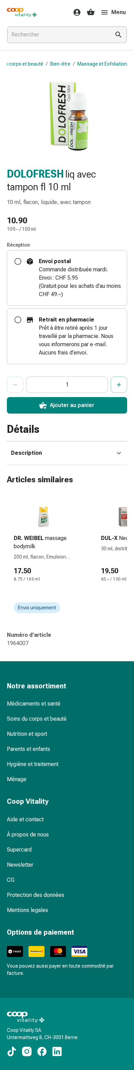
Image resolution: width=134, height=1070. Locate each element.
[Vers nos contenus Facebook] (42, 1051)
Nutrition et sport (27, 734)
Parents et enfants (28, 749)
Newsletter (20, 864)
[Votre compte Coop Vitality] (75, 12)
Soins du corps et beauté (37, 719)
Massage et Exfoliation (102, 64)
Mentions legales (27, 910)
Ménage (16, 779)
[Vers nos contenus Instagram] (27, 1051)
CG (10, 880)
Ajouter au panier (72, 405)
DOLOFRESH (35, 174)
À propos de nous (28, 834)
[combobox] (57, 34)
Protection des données (35, 895)
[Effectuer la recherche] (118, 34)
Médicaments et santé (33, 703)
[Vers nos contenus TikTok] (11, 1051)
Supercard (19, 849)
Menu (118, 12)
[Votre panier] (91, 12)
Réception (18, 245)
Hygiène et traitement (32, 764)
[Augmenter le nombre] (119, 384)
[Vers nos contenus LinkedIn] (57, 1051)
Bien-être (60, 64)
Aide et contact (25, 819)
